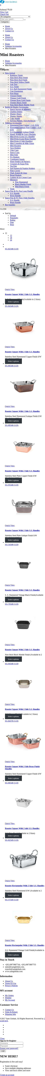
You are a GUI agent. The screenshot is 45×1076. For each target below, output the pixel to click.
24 (11, 240)
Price (12, 225)
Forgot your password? (9, 1048)
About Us (9, 28)
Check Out (4, 14)
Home (7, 26)
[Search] (25, 19)
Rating (12, 220)
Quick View (10, 289)
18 (11, 238)
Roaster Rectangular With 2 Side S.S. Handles (24, 886)
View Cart (4, 12)
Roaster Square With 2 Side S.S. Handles (22, 294)
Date (12, 222)
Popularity (14, 218)
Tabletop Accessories (13, 46)
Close (2, 1038)
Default (13, 215)
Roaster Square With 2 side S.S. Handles (22, 828)
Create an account (7, 1075)
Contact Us (9, 31)
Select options (13, 301)
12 (11, 235)
